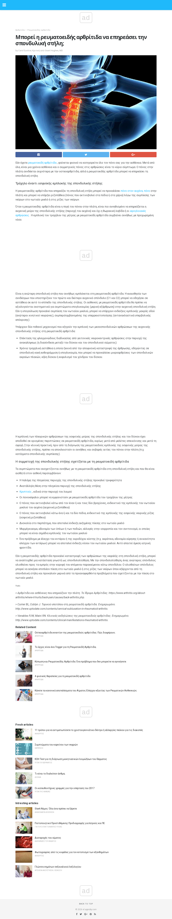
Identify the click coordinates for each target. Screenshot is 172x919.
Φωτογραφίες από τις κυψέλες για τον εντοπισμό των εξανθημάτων (72, 852)
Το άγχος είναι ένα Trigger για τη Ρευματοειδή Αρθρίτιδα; (65, 647)
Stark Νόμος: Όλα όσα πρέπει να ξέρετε (56, 808)
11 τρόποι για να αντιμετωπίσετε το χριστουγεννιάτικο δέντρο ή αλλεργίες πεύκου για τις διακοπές (89, 730)
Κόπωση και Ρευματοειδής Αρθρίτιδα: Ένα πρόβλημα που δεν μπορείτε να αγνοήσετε (80, 661)
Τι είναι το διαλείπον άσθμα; (50, 773)
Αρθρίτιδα (20, 30)
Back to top (86, 904)
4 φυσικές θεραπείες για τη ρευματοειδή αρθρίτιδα (62, 676)
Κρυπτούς (25, 491)
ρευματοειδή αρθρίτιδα (42, 162)
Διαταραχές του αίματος (48, 837)
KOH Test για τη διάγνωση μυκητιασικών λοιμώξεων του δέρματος (71, 759)
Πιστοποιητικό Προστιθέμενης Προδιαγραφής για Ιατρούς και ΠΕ (70, 823)
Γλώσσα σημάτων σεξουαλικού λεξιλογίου (58, 866)
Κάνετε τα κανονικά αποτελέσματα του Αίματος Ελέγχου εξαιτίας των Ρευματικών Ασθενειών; (86, 690)
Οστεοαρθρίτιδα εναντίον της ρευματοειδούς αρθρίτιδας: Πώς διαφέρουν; (75, 632)
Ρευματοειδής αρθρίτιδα (38, 30)
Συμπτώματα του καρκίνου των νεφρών (56, 744)
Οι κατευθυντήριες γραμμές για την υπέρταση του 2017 (64, 788)
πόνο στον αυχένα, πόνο (135, 190)
